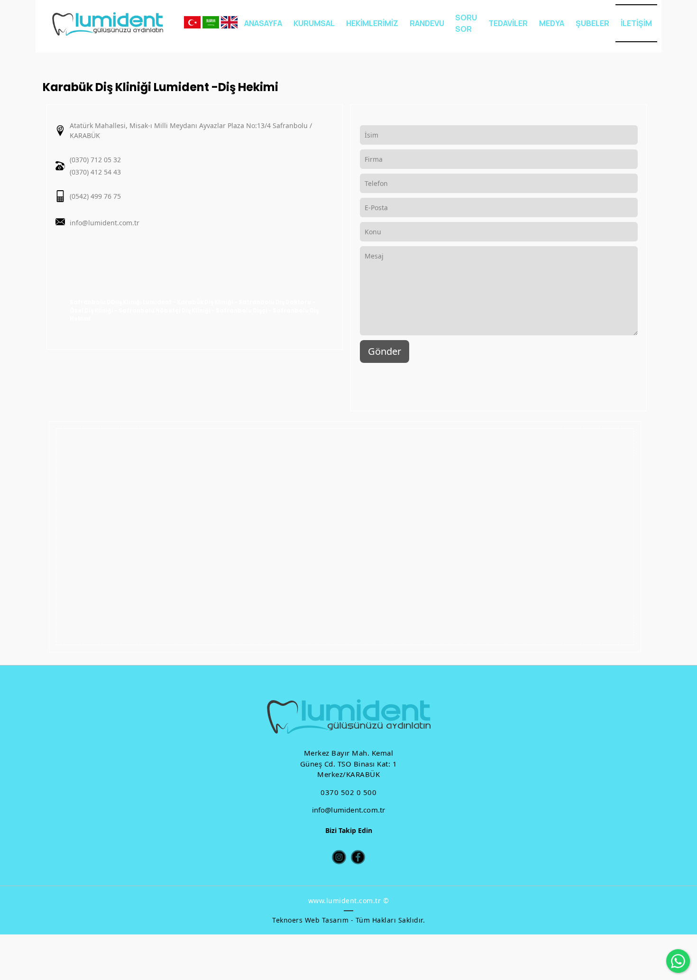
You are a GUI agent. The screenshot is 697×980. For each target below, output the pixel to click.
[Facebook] (358, 857)
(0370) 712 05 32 (95, 159)
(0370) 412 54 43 (95, 171)
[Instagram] (339, 857)
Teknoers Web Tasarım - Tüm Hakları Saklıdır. (348, 920)
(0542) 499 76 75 (95, 196)
